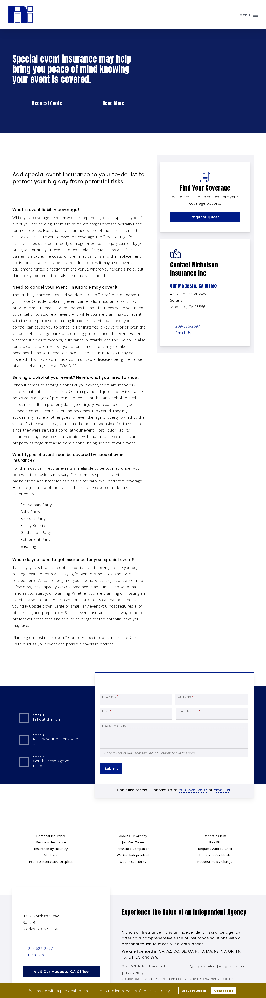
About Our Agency (133, 836)
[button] (249, 14)
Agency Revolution (203, 966)
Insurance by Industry (51, 849)
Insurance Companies (133, 849)
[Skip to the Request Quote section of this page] (42, 103)
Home (17, 162)
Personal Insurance (45, 162)
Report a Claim (215, 836)
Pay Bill (214, 842)
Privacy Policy (133, 973)
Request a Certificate (215, 855)
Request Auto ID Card (215, 849)
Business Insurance (51, 842)
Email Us (183, 332)
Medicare (51, 855)
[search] (232, 14)
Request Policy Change (215, 861)
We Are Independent (133, 855)
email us (222, 789)
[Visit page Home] (20, 14)
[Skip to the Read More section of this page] (109, 103)
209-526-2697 (187, 326)
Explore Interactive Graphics (51, 861)
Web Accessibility (132, 861)
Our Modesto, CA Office (193, 285)
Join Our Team (133, 842)
